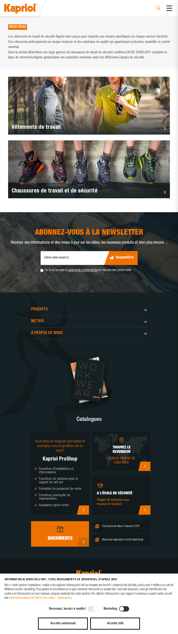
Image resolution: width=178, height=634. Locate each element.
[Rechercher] (158, 9)
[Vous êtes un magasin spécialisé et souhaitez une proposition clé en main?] (83, 510)
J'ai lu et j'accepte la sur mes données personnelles (87, 270)
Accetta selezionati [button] (63, 623)
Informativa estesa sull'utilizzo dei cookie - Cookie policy (40, 598)
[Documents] (83, 542)
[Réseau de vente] (144, 466)
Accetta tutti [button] (115, 623)
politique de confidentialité (82, 270)
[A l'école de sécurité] (144, 510)
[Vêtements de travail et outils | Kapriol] (27, 9)
